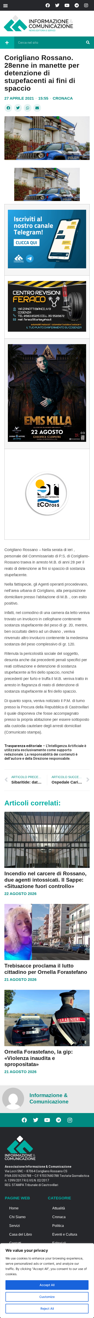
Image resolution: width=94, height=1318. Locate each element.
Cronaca (63, 98)
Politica (58, 1226)
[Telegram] (76, 5)
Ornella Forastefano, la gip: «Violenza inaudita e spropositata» (38, 1058)
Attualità (58, 1208)
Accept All (47, 1285)
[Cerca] (88, 42)
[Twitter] (57, 5)
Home (14, 1208)
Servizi (14, 1226)
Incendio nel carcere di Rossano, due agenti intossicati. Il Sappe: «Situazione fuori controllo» (45, 880)
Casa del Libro (20, 1234)
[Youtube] (67, 5)
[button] (5, 5)
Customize (47, 1297)
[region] (47, 1280)
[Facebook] (47, 5)
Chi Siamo (17, 1217)
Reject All (47, 1308)
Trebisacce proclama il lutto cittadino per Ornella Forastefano (45, 969)
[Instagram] (86, 5)
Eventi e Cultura (64, 1234)
